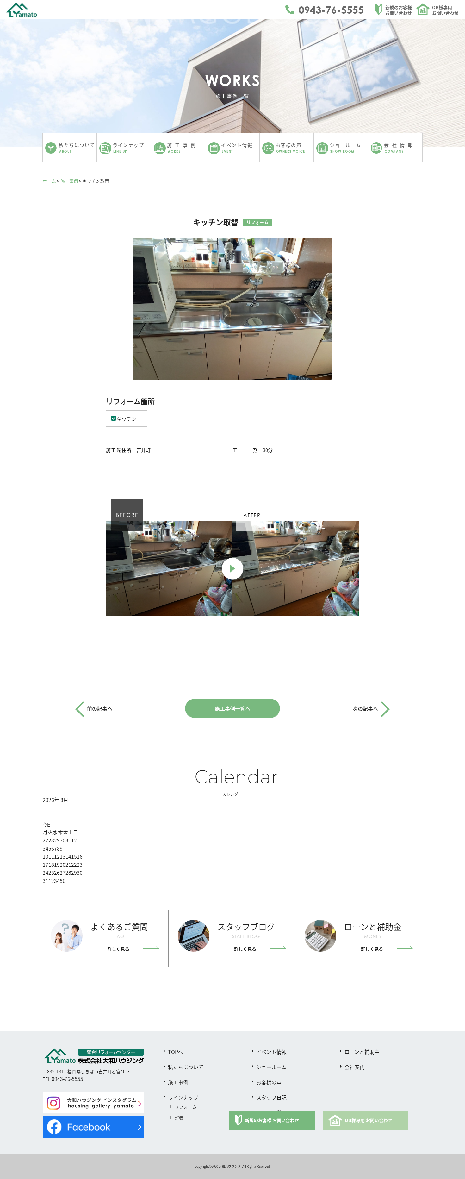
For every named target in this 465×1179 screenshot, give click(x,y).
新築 (179, 1118)
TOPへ (175, 1051)
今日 (47, 824)
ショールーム (271, 1067)
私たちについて (185, 1067)
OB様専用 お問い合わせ (368, 1120)
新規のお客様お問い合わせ (398, 10)
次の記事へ (365, 708)
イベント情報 (271, 1051)
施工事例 (69, 181)
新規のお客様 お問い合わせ (272, 1120)
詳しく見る (118, 949)
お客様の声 (269, 1082)
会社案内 (354, 1067)
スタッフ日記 (271, 1097)
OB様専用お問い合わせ (445, 10)
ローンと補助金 (362, 1051)
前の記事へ (99, 708)
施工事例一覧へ (232, 708)
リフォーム (186, 1107)
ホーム (49, 181)
